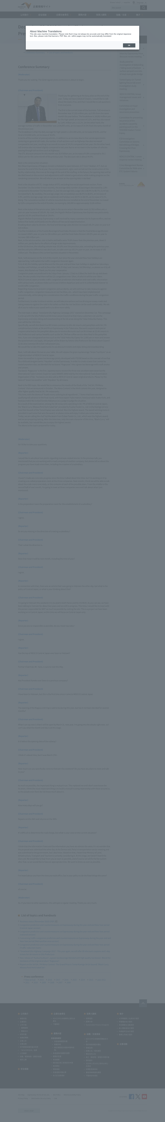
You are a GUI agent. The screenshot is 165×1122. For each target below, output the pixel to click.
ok (129, 45)
